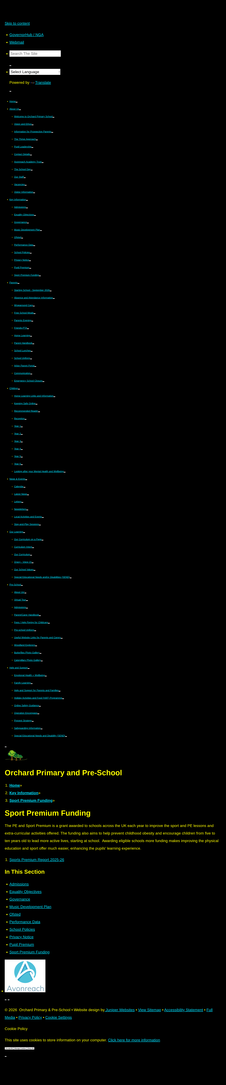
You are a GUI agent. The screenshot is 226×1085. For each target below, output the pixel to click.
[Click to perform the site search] (10, 65)
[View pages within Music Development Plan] (41, 230)
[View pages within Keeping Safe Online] (36, 404)
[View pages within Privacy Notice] (30, 260)
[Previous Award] (6, 999)
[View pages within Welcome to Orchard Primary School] (53, 117)
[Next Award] (9, 999)
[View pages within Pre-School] (22, 585)
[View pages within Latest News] (28, 494)
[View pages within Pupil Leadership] (32, 147)
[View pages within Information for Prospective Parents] (52, 132)
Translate (43, 82)
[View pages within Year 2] (22, 434)
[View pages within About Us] (20, 109)
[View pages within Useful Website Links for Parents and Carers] (62, 638)
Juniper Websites (120, 1010)
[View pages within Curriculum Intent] (33, 547)
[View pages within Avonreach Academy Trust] (43, 162)
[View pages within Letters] (22, 502)
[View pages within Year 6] (22, 464)
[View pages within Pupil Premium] (30, 268)
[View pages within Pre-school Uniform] (35, 630)
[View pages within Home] (17, 102)
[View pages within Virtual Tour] (27, 600)
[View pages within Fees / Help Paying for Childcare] (49, 623)
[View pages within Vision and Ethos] (33, 124)
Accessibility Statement (183, 1010)
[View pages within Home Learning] (31, 336)
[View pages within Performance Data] (34, 245)
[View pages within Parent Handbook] (33, 343)
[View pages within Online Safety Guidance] (40, 706)
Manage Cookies (20, 1048)
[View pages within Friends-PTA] (28, 328)
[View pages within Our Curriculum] (31, 555)
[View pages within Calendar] (24, 487)
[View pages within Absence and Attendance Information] (54, 298)
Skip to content (17, 23)
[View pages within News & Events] (26, 479)
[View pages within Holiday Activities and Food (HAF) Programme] (63, 698)
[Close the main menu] (6, 746)
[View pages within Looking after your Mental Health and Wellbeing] (65, 472)
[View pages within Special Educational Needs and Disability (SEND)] (66, 736)
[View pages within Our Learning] (24, 532)
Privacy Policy (30, 1017)
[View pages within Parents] (18, 283)
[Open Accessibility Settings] (10, 91)
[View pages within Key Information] (27, 200)
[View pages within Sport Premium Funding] (40, 275)
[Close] (6, 1056)
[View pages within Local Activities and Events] (43, 517)
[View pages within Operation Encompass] (38, 713)
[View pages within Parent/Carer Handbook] (40, 615)
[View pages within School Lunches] (32, 351)
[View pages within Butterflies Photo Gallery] (40, 653)
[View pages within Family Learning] (32, 683)
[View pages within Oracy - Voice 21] (33, 562)
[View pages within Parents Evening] (32, 321)
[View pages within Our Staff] (25, 177)
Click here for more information (134, 1040)
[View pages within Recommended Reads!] (39, 411)
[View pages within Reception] (25, 419)
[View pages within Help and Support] (29, 668)
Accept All (9, 1048)
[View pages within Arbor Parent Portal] (35, 366)
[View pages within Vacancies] (26, 185)
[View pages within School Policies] (31, 253)
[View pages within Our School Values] (34, 570)
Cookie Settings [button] (58, 1017)
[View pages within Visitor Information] (34, 192)
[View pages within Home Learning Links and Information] (54, 396)
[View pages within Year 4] (22, 449)
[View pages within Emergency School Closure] (43, 381)
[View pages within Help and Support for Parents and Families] (60, 691)
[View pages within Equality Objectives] (35, 215)
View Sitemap (149, 1010)
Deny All (30, 1048)
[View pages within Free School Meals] (35, 313)
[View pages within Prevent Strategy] (33, 721)
